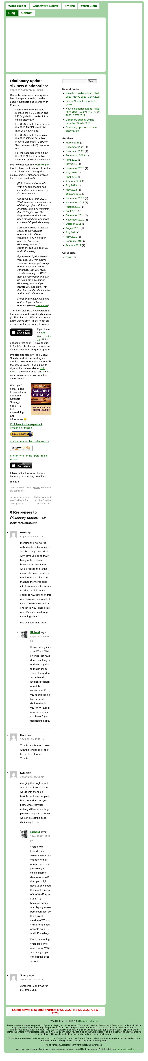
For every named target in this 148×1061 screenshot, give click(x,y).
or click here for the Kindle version (29, 441)
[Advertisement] (55, 44)
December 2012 (75, 198)
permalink (18, 491)
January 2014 (73, 181)
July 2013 (71, 185)
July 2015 (71, 172)
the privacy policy (125, 1049)
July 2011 (71, 232)
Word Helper (41, 164)
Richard (39, 90)
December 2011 (75, 215)
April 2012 (71, 210)
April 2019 (71, 159)
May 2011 (71, 236)
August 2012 (73, 206)
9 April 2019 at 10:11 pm (32, 739)
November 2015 (75, 168)
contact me (42, 305)
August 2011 (73, 228)
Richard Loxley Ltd (88, 1021)
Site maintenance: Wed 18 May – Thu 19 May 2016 (20, 500)
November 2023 (75, 151)
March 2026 (72, 142)
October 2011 (73, 223)
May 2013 (71, 189)
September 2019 (75, 155)
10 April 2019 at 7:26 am (32, 777)
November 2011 (75, 219)
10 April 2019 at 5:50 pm (32, 979)
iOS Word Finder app (44, 336)
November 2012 (75, 202)
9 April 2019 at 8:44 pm (31, 536)
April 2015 (71, 176)
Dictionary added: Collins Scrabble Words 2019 (42, 500)
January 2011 (73, 245)
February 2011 (74, 240)
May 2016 (71, 163)
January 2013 (73, 193)
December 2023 (75, 146)
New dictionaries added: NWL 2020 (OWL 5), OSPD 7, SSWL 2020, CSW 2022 (83, 112)
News (37, 487)
